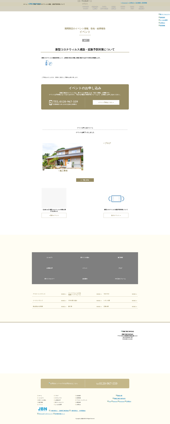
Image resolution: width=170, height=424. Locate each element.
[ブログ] (120, 272)
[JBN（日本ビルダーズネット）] (43, 410)
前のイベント (54, 215)
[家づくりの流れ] (85, 261)
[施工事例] (120, 261)
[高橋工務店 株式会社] (34, 3)
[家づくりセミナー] (49, 283)
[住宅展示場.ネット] (59, 414)
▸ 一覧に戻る (85, 180)
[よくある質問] (163, 20)
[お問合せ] (131, 3)
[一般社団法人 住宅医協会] (77, 410)
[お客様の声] (49, 272)
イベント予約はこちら (106, 102)
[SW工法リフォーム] (120, 283)
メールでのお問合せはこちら (67, 383)
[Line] (109, 401)
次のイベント (116, 215)
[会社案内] (85, 283)
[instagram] (124, 3)
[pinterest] (114, 401)
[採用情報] (144, 3)
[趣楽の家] (119, 395)
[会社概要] (137, 3)
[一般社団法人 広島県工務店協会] (59, 410)
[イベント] (85, 272)
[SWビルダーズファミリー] (45, 414)
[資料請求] (162, 17)
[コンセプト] (49, 261)
